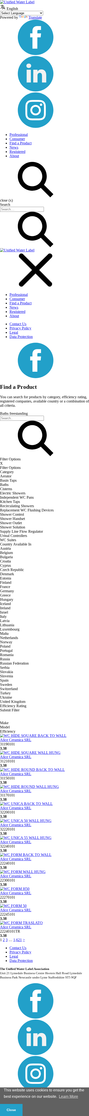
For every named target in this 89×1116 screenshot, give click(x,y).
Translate (35, 17)
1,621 (17, 940)
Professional (18, 135)
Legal (13, 332)
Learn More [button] (68, 1096)
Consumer (17, 139)
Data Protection (21, 337)
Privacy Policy (20, 328)
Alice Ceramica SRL (15, 740)
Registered (17, 152)
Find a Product (20, 143)
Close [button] (11, 1110)
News (13, 147)
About (14, 156)
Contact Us (17, 324)
